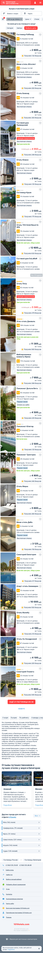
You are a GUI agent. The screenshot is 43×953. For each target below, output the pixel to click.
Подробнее (7, 805)
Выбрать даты (31, 28)
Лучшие (14, 718)
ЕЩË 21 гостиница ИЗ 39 (21, 702)
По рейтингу (24, 718)
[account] (35, 2)
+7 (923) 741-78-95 (12, 865)
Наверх (21, 709)
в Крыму (12, 817)
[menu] (40, 2)
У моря (5, 718)
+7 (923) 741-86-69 (25, 865)
